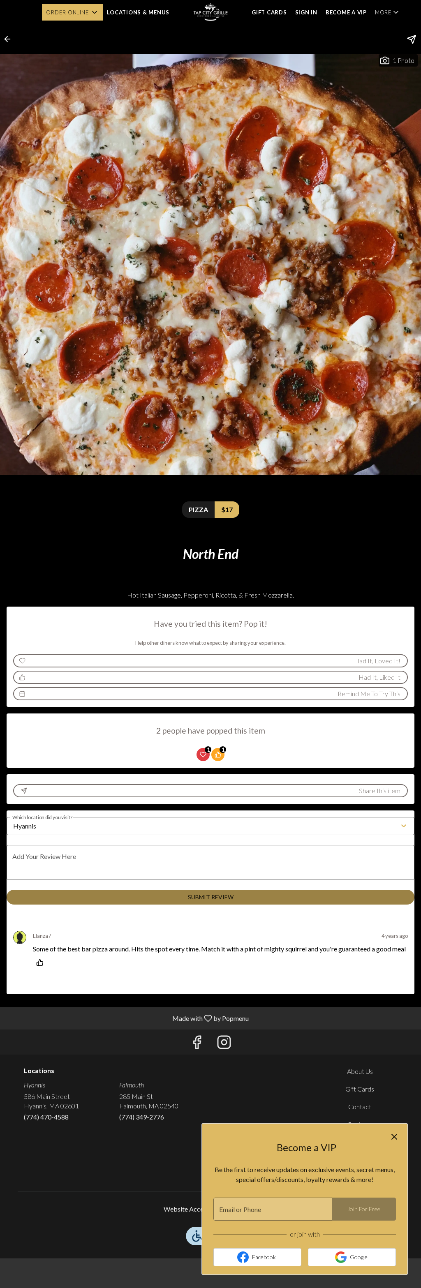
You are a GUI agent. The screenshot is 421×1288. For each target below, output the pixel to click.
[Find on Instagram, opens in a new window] (224, 1044)
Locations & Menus (138, 12)
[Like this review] (42, 962)
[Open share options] (411, 39)
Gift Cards (269, 12)
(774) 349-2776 (141, 1117)
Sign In (306, 12)
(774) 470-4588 (46, 1117)
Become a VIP (346, 12)
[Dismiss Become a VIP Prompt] (394, 1137)
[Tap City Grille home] (210, 12)
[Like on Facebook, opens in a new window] (197, 1044)
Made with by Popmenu (127, 1018)
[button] (72, 12)
